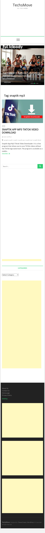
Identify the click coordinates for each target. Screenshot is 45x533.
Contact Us (6, 391)
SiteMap (5, 399)
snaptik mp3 (29, 140)
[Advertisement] (22, 22)
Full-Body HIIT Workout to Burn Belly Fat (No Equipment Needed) (21, 74)
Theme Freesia (22, 522)
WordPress (30, 522)
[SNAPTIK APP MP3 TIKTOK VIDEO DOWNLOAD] (22, 111)
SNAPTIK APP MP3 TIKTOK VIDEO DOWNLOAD (20, 131)
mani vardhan (9, 79)
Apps (3, 126)
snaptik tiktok (37, 140)
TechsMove (22, 5)
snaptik (15, 140)
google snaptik (8, 140)
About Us (5, 388)
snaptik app (21, 140)
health (5, 69)
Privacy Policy (7, 395)
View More (7, 82)
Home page (6, 393)
